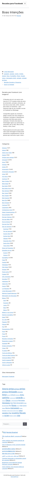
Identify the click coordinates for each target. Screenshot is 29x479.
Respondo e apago (7, 341)
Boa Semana (5, 191)
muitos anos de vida (11, 410)
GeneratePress (14, 476)
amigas (16, 389)
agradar (12, 74)
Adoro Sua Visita (7, 152)
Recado (23, 413)
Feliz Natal (5, 267)
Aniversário (5, 169)
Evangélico (13, 76)
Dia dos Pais (5, 224)
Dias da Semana (6, 226)
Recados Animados (7, 338)
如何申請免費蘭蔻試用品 (8, 451)
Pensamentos (6, 329)
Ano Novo (5, 176)
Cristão (21, 74)
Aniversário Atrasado (8, 171)
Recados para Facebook (12, 3)
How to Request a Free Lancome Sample (13, 444)
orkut (21, 410)
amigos (5, 392)
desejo (4, 76)
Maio (4, 307)
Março (5, 310)
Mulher (17, 410)
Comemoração (12, 397)
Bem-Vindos (5, 181)
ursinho (14, 415)
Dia (11, 400)
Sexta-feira (6, 243)
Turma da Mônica (7, 353)
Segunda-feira (7, 241)
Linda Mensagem (9, 71)
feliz (11, 403)
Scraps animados (7, 346)
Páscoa (4, 324)
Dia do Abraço (6, 222)
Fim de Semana (7, 231)
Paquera (4, 322)
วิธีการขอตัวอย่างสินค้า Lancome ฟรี (12, 436)
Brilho (22, 395)
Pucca (4, 336)
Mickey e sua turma (7, 312)
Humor (4, 286)
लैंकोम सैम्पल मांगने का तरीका (8, 453)
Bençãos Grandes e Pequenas (12, 82)
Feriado (4, 269)
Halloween (5, 281)
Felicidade (5, 264)
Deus (8, 76)
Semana (11, 415)
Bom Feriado (5, 202)
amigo (22, 389)
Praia (3, 334)
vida (18, 415)
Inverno (5, 253)
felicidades (6, 403)
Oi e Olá (4, 319)
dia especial (15, 400)
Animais (4, 164)
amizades (20, 392)
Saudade (4, 343)
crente (16, 74)
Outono (5, 255)
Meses (4, 298)
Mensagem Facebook (8, 376)
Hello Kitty (5, 284)
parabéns (5, 413)
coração (19, 397)
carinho (5, 397)
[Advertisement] (14, 29)
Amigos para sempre (8, 157)
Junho (5, 305)
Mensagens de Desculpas (9, 295)
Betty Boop (5, 183)
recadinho (15, 413)
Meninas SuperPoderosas (9, 293)
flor (10, 405)
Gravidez (4, 279)
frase (21, 405)
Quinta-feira (6, 236)
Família (4, 262)
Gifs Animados (6, 276)
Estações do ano (7, 250)
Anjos (3, 174)
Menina (7, 408)
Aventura (4, 179)
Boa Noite (5, 186)
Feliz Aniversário (18, 403)
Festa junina (5, 272)
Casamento (5, 207)
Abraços (4, 148)
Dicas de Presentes (7, 248)
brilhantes (18, 395)
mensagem (14, 408)
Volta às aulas (6, 365)
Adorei (4, 150)
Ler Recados (5, 288)
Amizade (4, 160)
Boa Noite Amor (6, 188)
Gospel (23, 76)
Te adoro (4, 350)
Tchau (4, 348)
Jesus (3, 78)
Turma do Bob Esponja (8, 355)
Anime (4, 167)
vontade (19, 78)
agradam (6, 74)
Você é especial (6, 360)
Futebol (4, 274)
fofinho (18, 405)
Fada (3, 260)
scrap (6, 415)
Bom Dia (4, 200)
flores (18, 76)
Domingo (5, 229)
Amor (3, 162)
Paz (3, 326)
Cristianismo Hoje (7, 210)
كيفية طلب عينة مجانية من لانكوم (10, 456)
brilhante (13, 395)
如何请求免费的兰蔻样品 (8, 449)
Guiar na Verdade (9, 84)
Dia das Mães (6, 219)
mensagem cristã (11, 78)
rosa (3, 415)
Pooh (3, 331)
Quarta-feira (6, 233)
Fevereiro (6, 303)
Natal (3, 317)
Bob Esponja (5, 198)
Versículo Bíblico (6, 357)
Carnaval (4, 205)
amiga (11, 389)
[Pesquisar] (25, 424)
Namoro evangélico (7, 315)
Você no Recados (7, 362)
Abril (4, 300)
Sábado (5, 238)
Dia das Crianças (7, 217)
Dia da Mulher (6, 214)
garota (24, 405)
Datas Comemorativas (8, 212)
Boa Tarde (5, 193)
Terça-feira (6, 245)
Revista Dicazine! (12, 432)
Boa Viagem (5, 195)
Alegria (4, 155)
